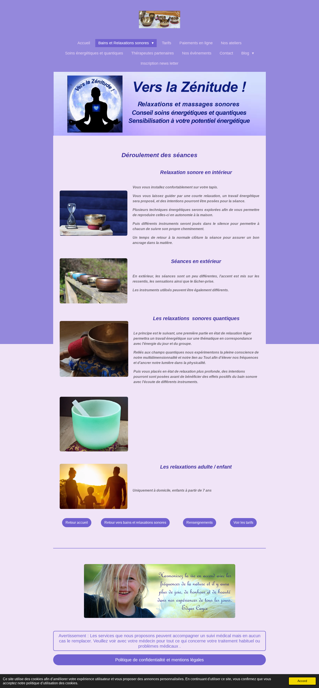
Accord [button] (302, 681)
